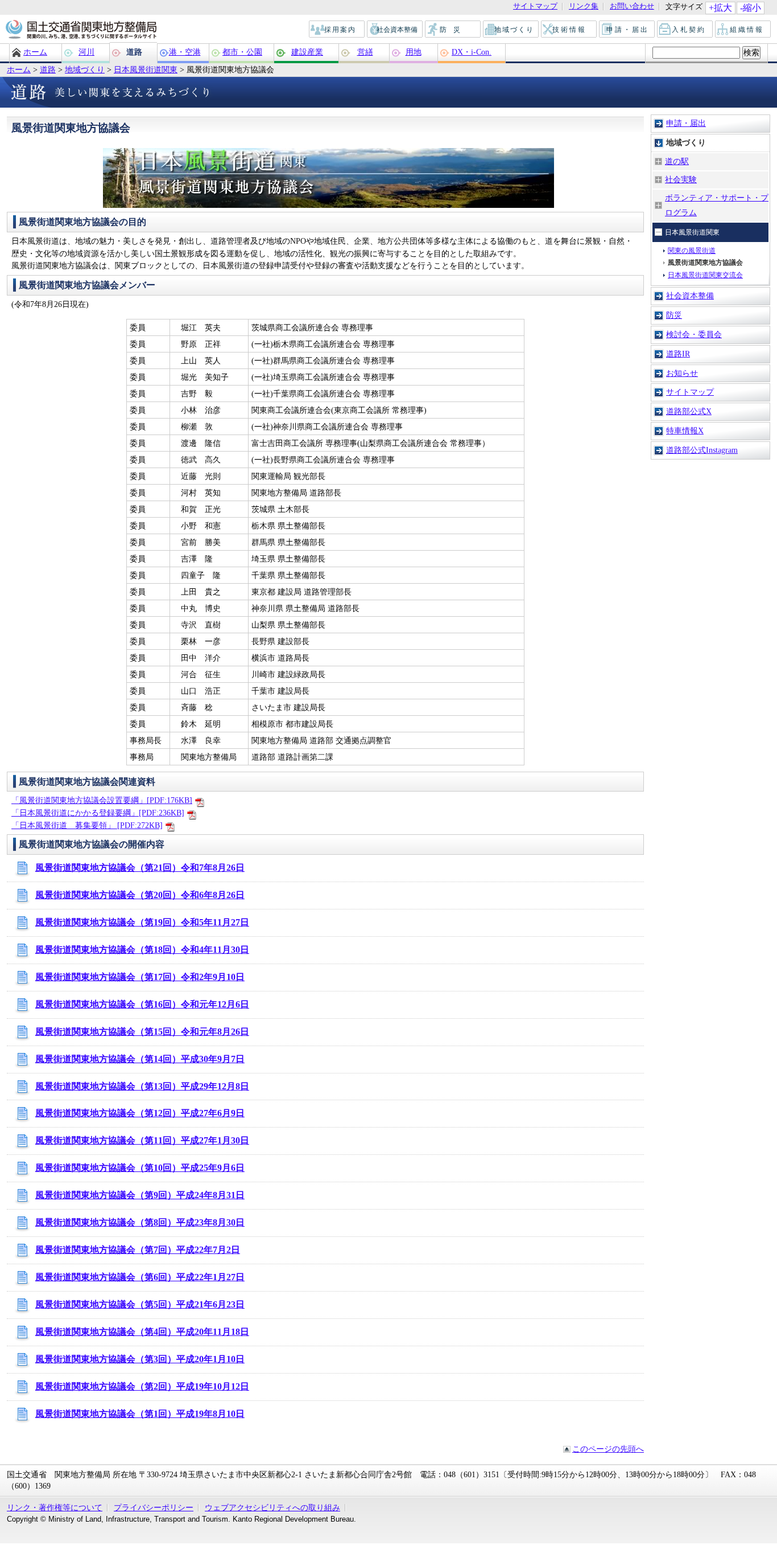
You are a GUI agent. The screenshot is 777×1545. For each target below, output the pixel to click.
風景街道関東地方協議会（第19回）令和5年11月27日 (142, 922)
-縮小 (750, 8)
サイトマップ (535, 6)
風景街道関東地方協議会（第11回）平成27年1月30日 (142, 1140)
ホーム (35, 51)
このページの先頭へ (608, 1448)
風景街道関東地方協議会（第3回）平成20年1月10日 (140, 1359)
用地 (413, 51)
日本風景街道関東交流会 (705, 275)
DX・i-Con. (471, 51)
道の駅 (677, 161)
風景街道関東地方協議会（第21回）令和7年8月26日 (140, 867)
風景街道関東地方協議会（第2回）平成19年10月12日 (142, 1386)
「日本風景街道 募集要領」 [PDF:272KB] (87, 825)
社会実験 (681, 179)
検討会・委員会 (694, 334)
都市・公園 (242, 51)
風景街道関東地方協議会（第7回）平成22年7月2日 (137, 1250)
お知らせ (682, 373)
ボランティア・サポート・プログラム (716, 205)
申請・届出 (627, 30)
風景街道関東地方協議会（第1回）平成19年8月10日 (140, 1414)
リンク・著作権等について (54, 1507)
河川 (86, 51)
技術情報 (569, 30)
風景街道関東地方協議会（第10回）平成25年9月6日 (140, 1168)
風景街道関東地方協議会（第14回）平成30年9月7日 (140, 1059)
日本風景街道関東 (145, 69)
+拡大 (720, 8)
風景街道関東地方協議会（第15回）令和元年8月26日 (142, 1031)
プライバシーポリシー (153, 1507)
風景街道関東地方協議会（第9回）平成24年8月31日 (140, 1195)
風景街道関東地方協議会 (705, 262)
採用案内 (337, 30)
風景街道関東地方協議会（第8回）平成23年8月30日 (140, 1222)
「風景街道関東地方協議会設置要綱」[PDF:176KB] (101, 800)
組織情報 (743, 30)
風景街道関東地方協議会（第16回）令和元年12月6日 (142, 1004)
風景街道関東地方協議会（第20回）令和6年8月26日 (140, 895)
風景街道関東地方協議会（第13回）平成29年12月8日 (142, 1086)
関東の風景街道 (692, 250)
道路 (134, 51)
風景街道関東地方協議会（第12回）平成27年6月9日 (140, 1113)
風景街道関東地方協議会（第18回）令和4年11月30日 (142, 949)
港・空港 (185, 51)
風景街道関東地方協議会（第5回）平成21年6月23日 (140, 1304)
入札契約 (685, 30)
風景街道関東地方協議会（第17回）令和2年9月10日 (140, 977)
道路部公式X (689, 411)
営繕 (365, 51)
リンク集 (583, 6)
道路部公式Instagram (702, 449)
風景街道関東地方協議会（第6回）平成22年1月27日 (140, 1277)
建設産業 (307, 51)
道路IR (678, 353)
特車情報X (685, 430)
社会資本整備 (395, 30)
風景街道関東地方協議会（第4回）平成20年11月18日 (142, 1332)
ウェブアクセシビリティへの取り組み (272, 1507)
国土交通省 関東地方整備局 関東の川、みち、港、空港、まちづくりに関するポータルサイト (80, 30)
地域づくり (511, 30)
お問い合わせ (632, 6)
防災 (453, 30)
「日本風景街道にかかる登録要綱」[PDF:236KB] (97, 812)
